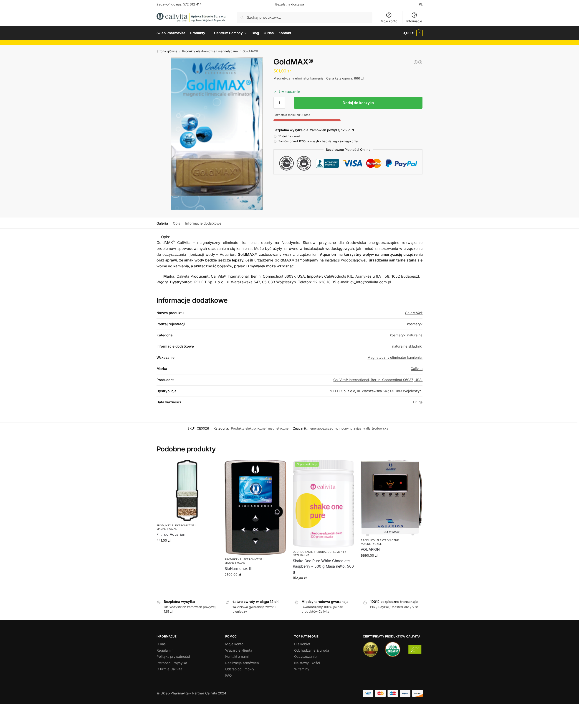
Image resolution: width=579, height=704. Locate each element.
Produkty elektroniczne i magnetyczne (210, 51)
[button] (412, 33)
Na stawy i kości (307, 663)
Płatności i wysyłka (172, 663)
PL (421, 4)
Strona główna (167, 51)
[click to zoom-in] (217, 133)
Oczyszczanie (305, 656)
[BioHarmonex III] (255, 507)
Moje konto (389, 21)
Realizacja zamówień (242, 663)
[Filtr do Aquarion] (415, 62)
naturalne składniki (407, 346)
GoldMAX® (413, 313)
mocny (344, 428)
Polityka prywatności (173, 656)
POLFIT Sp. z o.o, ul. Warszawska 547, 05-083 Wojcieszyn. (375, 391)
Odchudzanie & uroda (309, 551)
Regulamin (165, 650)
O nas (161, 644)
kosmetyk (414, 324)
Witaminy (301, 669)
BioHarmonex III (238, 568)
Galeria (162, 223)
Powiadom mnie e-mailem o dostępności (392, 566)
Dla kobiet (302, 644)
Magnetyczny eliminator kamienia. (394, 357)
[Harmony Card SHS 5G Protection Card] (420, 62)
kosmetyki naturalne (406, 335)
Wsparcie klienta (238, 650)
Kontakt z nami (237, 656)
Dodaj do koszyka (358, 102)
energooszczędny (323, 428)
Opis (176, 223)
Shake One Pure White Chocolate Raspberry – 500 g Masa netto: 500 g (323, 566)
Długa (417, 402)
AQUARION (370, 549)
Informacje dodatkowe (203, 223)
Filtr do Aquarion (171, 534)
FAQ (228, 675)
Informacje (414, 21)
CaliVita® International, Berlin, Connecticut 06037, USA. (377, 380)
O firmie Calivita (169, 669)
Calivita (416, 368)
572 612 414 (192, 4)
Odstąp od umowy (239, 669)
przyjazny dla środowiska (369, 428)
